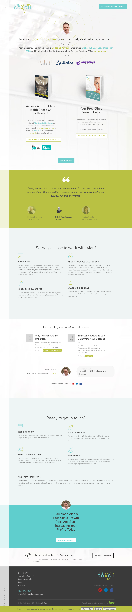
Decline (98, 609)
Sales (45, 350)
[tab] (41, 258)
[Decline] (129, 609)
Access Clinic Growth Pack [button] (91, 136)
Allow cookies (87, 609)
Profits (89, 356)
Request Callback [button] (103, 555)
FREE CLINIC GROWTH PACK (113, 6)
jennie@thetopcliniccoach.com (31, 594)
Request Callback (4, 595)
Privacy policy (109, 609)
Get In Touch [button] (66, 161)
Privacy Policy (41, 603)
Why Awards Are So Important (46, 337)
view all (86, 327)
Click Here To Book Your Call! (43, 139)
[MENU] (4, 4)
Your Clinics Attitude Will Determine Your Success (91, 338)
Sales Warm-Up (55, 350)
